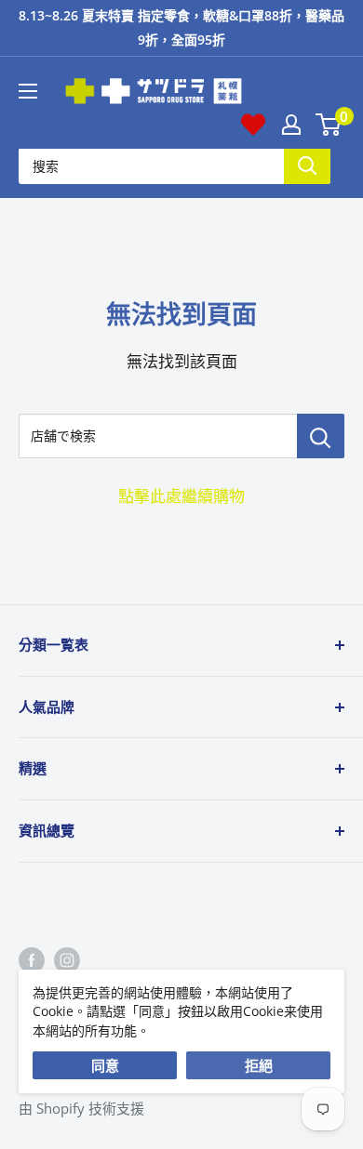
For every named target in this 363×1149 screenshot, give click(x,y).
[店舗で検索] (320, 436)
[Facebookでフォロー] (32, 959)
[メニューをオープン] (28, 91)
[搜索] (307, 166)
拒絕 (259, 1065)
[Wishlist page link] (253, 124)
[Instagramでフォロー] (67, 959)
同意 (105, 1065)
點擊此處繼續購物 (181, 496)
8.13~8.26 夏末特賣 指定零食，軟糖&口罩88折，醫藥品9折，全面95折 (181, 27)
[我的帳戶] (291, 124)
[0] (329, 124)
